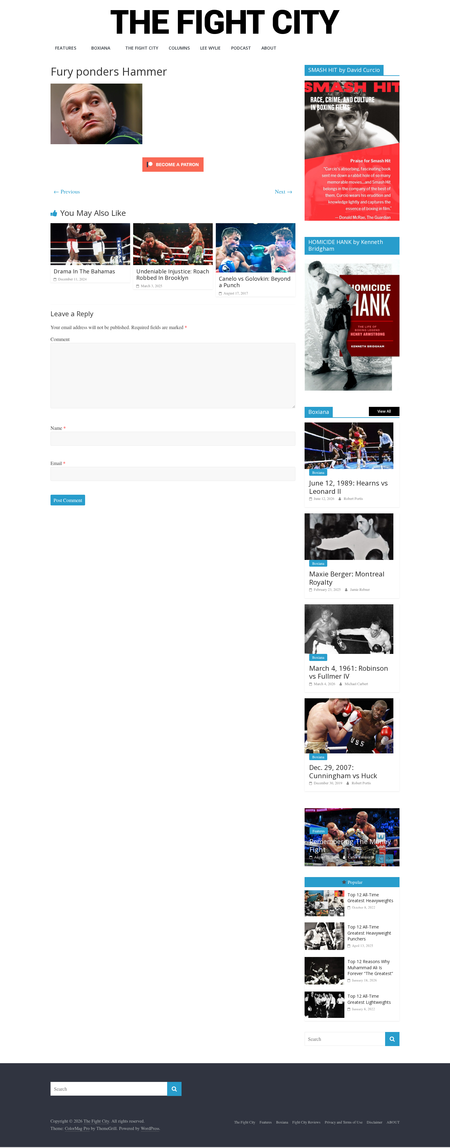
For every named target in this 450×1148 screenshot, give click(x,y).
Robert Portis (353, 498)
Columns (179, 48)
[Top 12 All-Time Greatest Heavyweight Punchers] (326, 922)
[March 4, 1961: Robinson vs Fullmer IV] (349, 607)
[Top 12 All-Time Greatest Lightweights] (326, 992)
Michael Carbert (356, 683)
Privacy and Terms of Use (343, 1122)
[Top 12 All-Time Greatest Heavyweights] (326, 890)
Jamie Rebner (360, 589)
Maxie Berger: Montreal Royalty (346, 577)
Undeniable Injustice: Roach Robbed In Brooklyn (172, 275)
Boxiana (100, 48)
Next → (283, 191)
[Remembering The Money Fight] (352, 811)
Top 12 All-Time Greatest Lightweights (369, 999)
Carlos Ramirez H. (361, 856)
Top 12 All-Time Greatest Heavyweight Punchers (369, 933)
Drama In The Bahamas (84, 271)
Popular (355, 882)
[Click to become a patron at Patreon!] (173, 158)
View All (384, 411)
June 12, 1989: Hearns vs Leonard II (348, 486)
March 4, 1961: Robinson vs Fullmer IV (348, 672)
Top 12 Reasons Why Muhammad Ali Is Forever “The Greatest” (370, 967)
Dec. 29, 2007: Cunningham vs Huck (343, 771)
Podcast (241, 48)
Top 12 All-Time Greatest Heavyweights (370, 898)
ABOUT (268, 48)
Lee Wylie (210, 48)
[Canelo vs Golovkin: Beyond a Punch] (255, 227)
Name (58, 428)
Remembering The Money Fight (350, 845)
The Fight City (141, 48)
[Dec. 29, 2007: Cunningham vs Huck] (349, 701)
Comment (60, 339)
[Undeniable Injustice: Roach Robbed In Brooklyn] (173, 227)
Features (65, 48)
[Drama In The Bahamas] (90, 227)
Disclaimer (374, 1122)
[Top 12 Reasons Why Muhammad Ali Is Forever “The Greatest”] (326, 957)
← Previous (67, 191)
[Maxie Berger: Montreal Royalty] (349, 517)
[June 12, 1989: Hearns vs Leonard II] (349, 426)
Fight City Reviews (306, 1122)
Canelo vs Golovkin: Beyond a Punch (255, 282)
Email (58, 463)
